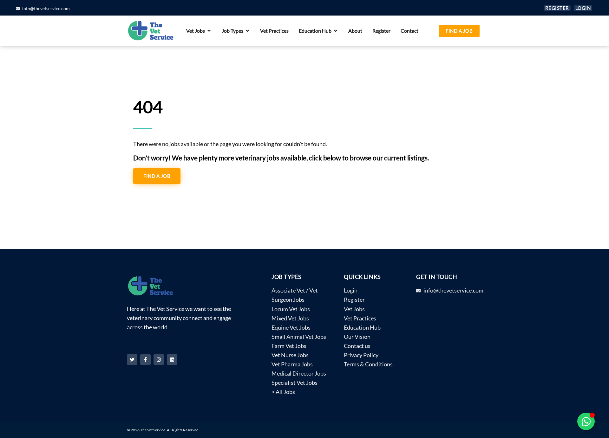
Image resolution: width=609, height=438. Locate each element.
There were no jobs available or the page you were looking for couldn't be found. (230, 144)
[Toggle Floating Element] (586, 421)
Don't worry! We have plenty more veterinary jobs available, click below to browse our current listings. (281, 158)
